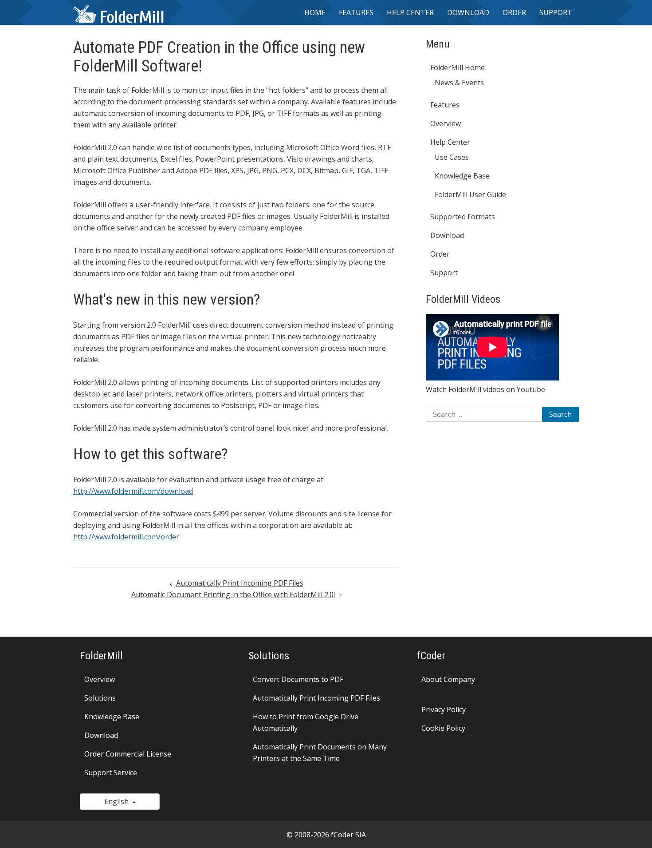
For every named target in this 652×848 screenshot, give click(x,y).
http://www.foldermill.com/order (126, 537)
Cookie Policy (443, 728)
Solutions (100, 698)
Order (514, 12)
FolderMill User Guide (470, 194)
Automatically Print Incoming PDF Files (239, 583)
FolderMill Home (457, 67)
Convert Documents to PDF (298, 679)
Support (555, 12)
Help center (410, 12)
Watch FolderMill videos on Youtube (485, 389)
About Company (448, 679)
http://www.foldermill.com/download (133, 491)
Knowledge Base (462, 176)
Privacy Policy (443, 709)
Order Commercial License (127, 754)
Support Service (110, 772)
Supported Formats (462, 217)
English (118, 801)
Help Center (450, 142)
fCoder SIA (348, 835)
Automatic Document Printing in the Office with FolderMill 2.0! (233, 594)
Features (356, 12)
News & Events (459, 82)
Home (315, 12)
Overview (445, 123)
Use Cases (452, 157)
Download (468, 12)
